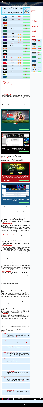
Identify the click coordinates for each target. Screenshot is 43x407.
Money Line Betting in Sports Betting (8, 85)
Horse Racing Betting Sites (35, 26)
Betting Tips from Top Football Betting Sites (12, 377)
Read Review (19, 16)
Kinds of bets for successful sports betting (7, 84)
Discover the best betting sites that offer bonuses (12, 346)
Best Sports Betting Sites (6, 82)
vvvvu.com (19, 404)
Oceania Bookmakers (34, 11)
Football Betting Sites (34, 20)
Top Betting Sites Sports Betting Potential (11, 390)
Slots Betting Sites (34, 30)
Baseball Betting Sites (34, 21)
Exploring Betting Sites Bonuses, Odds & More (12, 352)
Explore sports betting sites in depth (11, 371)
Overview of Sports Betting (5, 81)
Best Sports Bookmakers (6, 83)
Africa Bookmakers (34, 9)
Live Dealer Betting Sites (34, 36)
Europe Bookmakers (34, 10)
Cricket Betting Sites (34, 19)
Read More (16, 336)
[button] (22, 1)
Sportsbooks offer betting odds (10, 333)
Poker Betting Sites (34, 31)
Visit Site (26, 19)
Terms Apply (12, 31)
